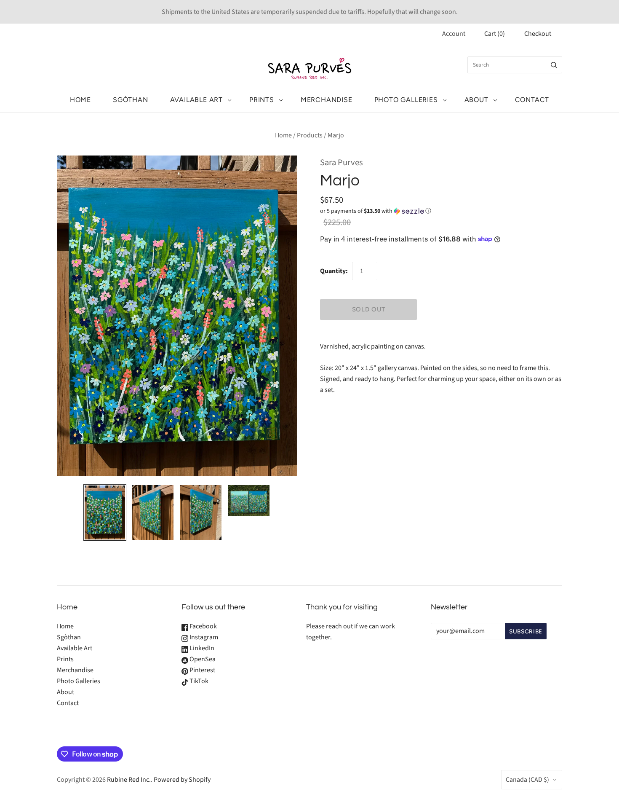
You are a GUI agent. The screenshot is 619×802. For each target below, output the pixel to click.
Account (453, 33)
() (494, 33)
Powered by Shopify (182, 779)
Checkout (537, 33)
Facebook (202, 626)
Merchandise (326, 100)
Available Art (196, 100)
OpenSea (202, 659)
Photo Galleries (406, 100)
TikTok (198, 681)
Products (310, 135)
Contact (532, 100)
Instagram (203, 637)
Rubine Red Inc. (129, 779)
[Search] (554, 64)
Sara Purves (341, 162)
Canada (527, 779)
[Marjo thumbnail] (104, 512)
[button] (375, 211)
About (476, 100)
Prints (261, 100)
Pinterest (201, 670)
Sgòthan (130, 100)
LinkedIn (201, 648)
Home (80, 100)
